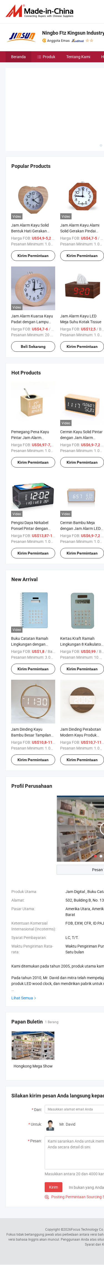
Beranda (18, 56)
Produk (49, 56)
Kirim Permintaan (33, 255)
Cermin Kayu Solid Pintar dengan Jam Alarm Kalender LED (81, 437)
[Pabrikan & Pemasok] (40, 10)
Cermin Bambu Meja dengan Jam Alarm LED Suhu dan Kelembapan (80, 528)
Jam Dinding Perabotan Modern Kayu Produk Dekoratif (80, 735)
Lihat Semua (22, 997)
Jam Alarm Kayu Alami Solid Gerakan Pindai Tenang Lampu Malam (79, 230)
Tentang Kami (78, 56)
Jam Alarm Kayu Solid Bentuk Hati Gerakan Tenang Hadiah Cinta (30, 230)
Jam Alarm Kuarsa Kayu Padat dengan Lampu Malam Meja (32, 321)
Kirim (53, 1187)
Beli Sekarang (33, 346)
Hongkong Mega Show (33, 1066)
